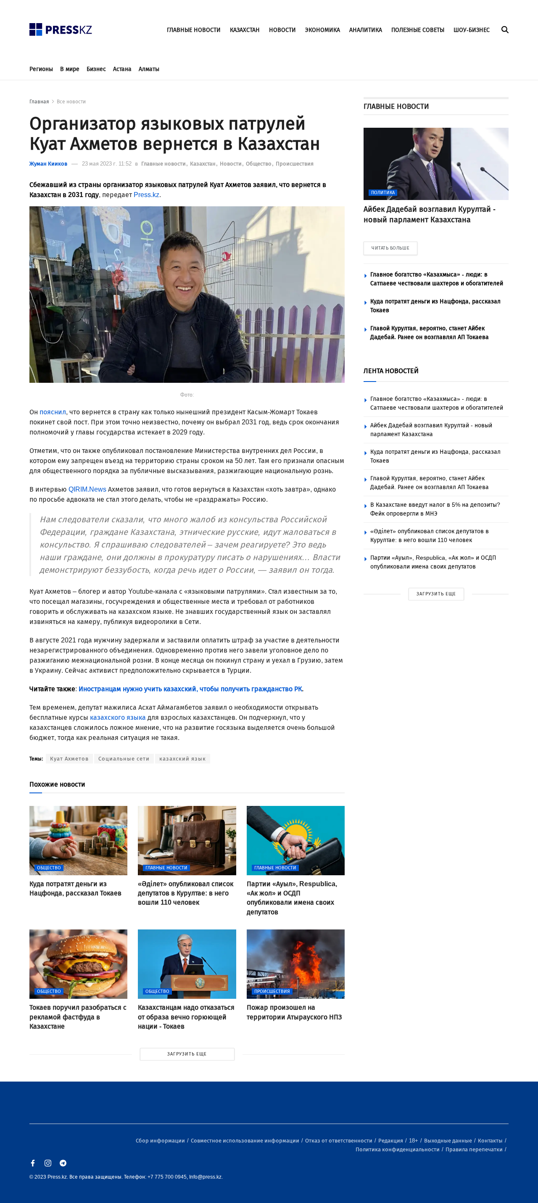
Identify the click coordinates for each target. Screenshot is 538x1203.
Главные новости (164, 164)
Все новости (71, 102)
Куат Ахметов (69, 758)
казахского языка (118, 717)
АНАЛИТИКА (365, 30)
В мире (69, 69)
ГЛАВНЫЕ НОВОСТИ (194, 30)
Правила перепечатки (475, 1149)
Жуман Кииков (48, 164)
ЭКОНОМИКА (322, 30)
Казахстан (203, 164)
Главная (39, 102)
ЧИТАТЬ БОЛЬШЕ (390, 248)
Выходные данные (448, 1140)
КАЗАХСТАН (245, 30)
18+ (414, 1140)
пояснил (53, 412)
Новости (231, 164)
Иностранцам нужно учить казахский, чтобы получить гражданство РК (190, 689)
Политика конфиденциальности (398, 1149)
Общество (259, 164)
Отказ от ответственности (339, 1140)
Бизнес (96, 69)
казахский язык (182, 758)
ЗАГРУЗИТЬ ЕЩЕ (187, 1054)
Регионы (41, 69)
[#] (60, 27)
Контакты (491, 1140)
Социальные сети (124, 758)
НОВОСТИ (282, 30)
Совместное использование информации (246, 1140)
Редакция (391, 1140)
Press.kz (146, 195)
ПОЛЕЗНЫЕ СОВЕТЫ (417, 30)
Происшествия (295, 164)
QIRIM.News (87, 489)
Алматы (149, 69)
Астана (122, 69)
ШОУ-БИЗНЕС (472, 30)
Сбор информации (161, 1140)
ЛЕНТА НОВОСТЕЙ (391, 371)
